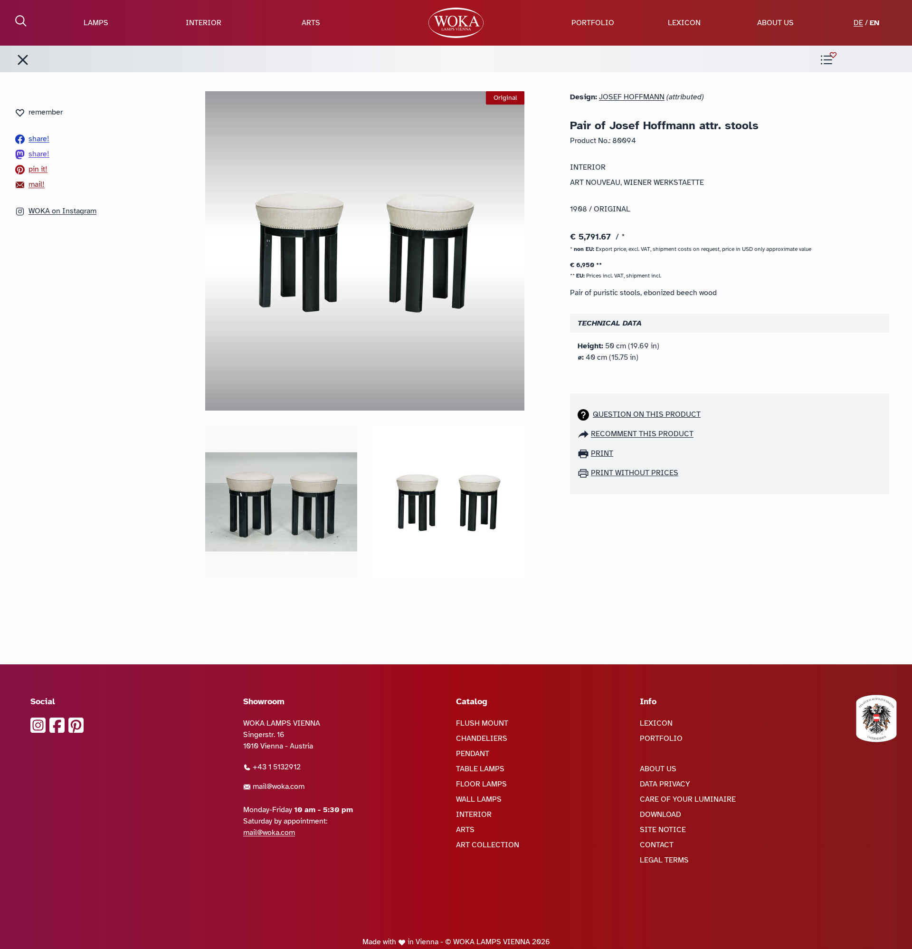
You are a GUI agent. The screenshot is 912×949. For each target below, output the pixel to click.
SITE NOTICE (663, 829)
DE (858, 23)
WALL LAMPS (479, 799)
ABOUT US (775, 23)
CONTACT (657, 845)
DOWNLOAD (660, 814)
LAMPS (96, 23)
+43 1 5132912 (276, 767)
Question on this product (647, 414)
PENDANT (472, 753)
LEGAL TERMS (664, 860)
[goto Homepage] (456, 23)
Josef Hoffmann (632, 97)
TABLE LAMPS (480, 769)
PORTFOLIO (592, 23)
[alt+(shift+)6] (22, 59)
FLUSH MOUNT (482, 723)
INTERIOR (203, 23)
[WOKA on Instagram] (38, 725)
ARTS (311, 23)
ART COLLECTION (487, 845)
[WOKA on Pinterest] (76, 725)
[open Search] (21, 21)
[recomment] (584, 434)
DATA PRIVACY (665, 784)
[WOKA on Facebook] (57, 725)
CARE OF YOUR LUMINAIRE (688, 799)
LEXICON (684, 23)
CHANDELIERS (481, 738)
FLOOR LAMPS (481, 784)
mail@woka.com (277, 786)
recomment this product (642, 434)
